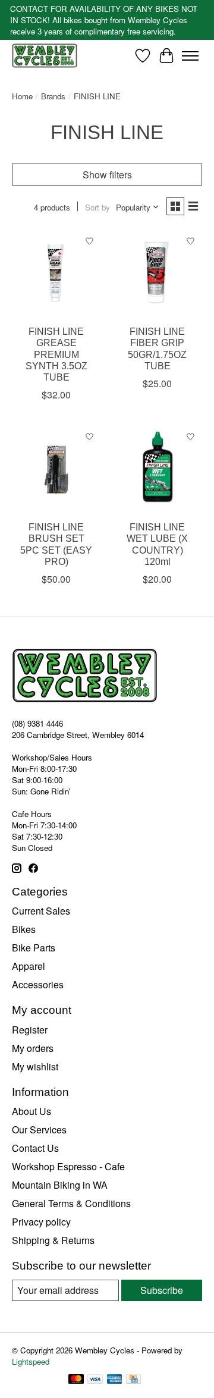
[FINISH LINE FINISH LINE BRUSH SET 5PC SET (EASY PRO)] (56, 469)
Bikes (24, 929)
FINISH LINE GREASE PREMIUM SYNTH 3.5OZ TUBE (56, 354)
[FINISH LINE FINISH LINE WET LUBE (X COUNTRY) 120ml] (157, 469)
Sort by (97, 207)
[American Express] (114, 1380)
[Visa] (95, 1380)
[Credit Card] (133, 1380)
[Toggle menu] (190, 56)
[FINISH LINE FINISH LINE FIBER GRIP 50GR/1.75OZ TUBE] (157, 274)
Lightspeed (30, 1361)
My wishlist (35, 1066)
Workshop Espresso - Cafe (68, 1166)
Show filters (107, 174)
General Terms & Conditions (71, 1203)
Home (22, 96)
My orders (33, 1048)
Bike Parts (33, 947)
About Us (31, 1111)
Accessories (38, 984)
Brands (53, 96)
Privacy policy (41, 1222)
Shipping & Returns (53, 1240)
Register (30, 1029)
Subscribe (161, 1290)
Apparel (28, 966)
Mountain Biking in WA (60, 1185)
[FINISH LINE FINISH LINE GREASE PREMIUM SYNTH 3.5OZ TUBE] (56, 274)
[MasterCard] (76, 1380)
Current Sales (41, 911)
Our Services (39, 1129)
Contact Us (35, 1148)
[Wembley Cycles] (44, 55)
